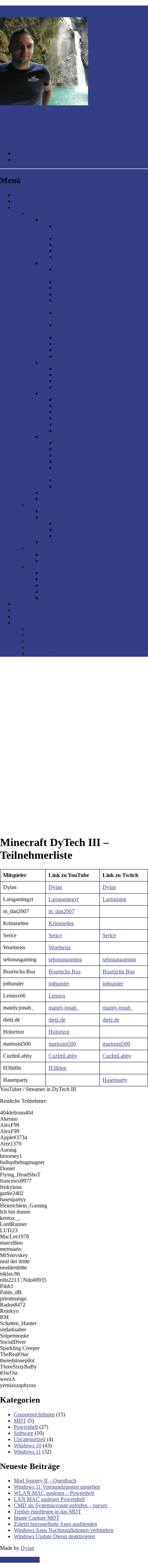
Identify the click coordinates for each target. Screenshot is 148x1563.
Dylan (55, 887)
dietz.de (57, 1020)
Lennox (57, 996)
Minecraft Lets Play (62, 492)
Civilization (40, 548)
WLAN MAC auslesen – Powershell (54, 1493)
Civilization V (56, 554)
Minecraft (38, 214)
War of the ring (57, 542)
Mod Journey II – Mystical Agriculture (97, 257)
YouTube (24, 207)
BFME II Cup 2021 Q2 (80, 529)
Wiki (19, 616)
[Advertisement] (74, 736)
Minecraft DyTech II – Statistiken (91, 430)
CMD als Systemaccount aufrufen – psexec (61, 1505)
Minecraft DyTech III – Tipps (87, 461)
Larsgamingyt (63, 899)
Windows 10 (27, 1445)
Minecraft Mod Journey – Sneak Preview (100, 350)
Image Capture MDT (37, 1518)
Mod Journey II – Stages (81, 244)
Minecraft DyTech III (64, 437)
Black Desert (55, 579)
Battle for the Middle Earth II (59, 505)
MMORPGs (41, 567)
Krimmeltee (61, 923)
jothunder (59, 983)
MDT (20, 1421)
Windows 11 (27, 1452)
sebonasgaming (65, 959)
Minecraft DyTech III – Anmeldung (94, 443)
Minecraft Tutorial (61, 498)
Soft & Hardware (32, 604)
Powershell (26, 1427)
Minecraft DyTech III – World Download (100, 486)
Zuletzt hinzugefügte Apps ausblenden (55, 1524)
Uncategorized (29, 1439)
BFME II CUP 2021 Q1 (81, 523)
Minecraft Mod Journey (67, 263)
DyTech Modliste (74, 368)
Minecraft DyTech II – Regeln (88, 406)
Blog (19, 201)
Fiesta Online (55, 573)
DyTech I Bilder (73, 381)
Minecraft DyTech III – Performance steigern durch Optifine (95, 471)
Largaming (114, 899)
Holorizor (59, 1032)
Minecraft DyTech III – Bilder (87, 480)
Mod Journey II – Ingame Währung (93, 251)
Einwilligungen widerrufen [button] (57, 653)
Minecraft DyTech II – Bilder (87, 424)
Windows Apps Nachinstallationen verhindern (64, 1530)
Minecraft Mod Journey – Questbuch (95, 344)
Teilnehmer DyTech (76, 375)
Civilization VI (57, 560)
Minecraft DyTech (61, 362)
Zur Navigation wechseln (27, 8)
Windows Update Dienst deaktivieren (54, 1536)
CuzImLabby (63, 1056)
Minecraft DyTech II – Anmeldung (93, 399)
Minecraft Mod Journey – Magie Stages (98, 294)
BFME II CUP (57, 517)
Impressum (39, 629)
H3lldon (57, 1068)
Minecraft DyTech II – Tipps (86, 412)
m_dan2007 (61, 911)
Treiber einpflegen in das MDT (47, 1511)
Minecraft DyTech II (63, 393)
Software (23, 1433)
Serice (55, 935)
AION (48, 585)
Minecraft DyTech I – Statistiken (90, 387)
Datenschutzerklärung (51, 635)
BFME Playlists (58, 511)
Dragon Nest (55, 591)
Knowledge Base (32, 610)
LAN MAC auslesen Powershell (49, 1499)
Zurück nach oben (20, 1560)
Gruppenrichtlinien (34, 1414)
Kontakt (22, 622)
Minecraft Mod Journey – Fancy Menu (97, 356)
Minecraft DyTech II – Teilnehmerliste (96, 418)
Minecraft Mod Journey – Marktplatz (95, 337)
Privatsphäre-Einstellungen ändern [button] (65, 641)
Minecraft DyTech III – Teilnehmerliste (97, 455)
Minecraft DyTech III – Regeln (89, 449)
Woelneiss (60, 947)
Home (20, 195)
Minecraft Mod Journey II (69, 220)
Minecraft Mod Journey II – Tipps (92, 238)
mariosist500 (62, 1044)
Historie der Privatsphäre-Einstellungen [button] (70, 647)
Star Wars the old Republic (70, 598)
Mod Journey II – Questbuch (45, 1480)
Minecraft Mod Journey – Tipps (89, 282)
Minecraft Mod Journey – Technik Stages (100, 288)
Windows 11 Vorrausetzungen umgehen (57, 1487)
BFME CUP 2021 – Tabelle (85, 536)
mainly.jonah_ (64, 1008)
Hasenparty (115, 1080)
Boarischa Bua (65, 971)
